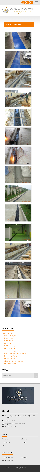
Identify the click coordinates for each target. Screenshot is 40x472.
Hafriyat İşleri (8, 341)
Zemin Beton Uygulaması (12, 351)
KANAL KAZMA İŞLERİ (13, 24)
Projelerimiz (23, 442)
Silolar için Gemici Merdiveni (13, 361)
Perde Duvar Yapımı (10, 356)
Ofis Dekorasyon (10, 336)
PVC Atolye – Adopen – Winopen (15, 353)
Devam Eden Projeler (7, 457)
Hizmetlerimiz (7, 333)
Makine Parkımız (9, 358)
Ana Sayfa (5, 439)
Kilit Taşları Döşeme (11, 346)
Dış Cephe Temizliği (10, 363)
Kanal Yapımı (8, 343)
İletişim (4, 445)
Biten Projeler (23, 457)
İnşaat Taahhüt (9, 338)
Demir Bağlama (9, 348)
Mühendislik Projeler (7, 460)
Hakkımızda (23, 439)
